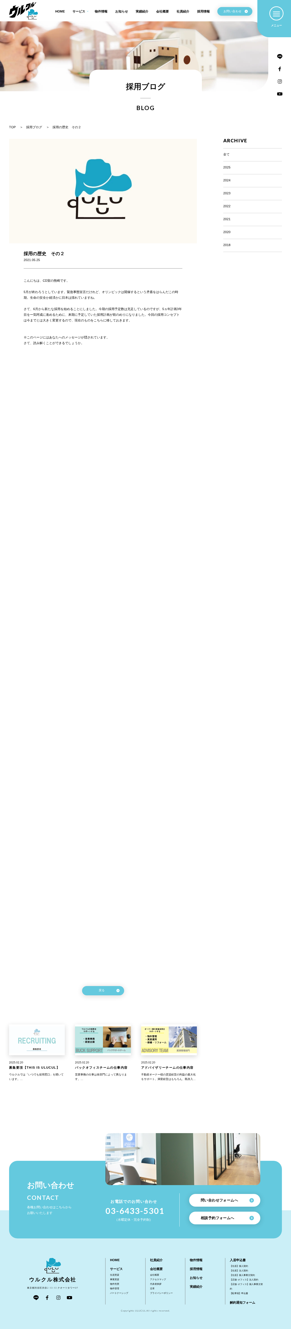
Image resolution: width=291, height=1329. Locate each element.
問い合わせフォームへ (219, 1200)
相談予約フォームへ (217, 1218)
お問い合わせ (232, 11)
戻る (102, 990)
